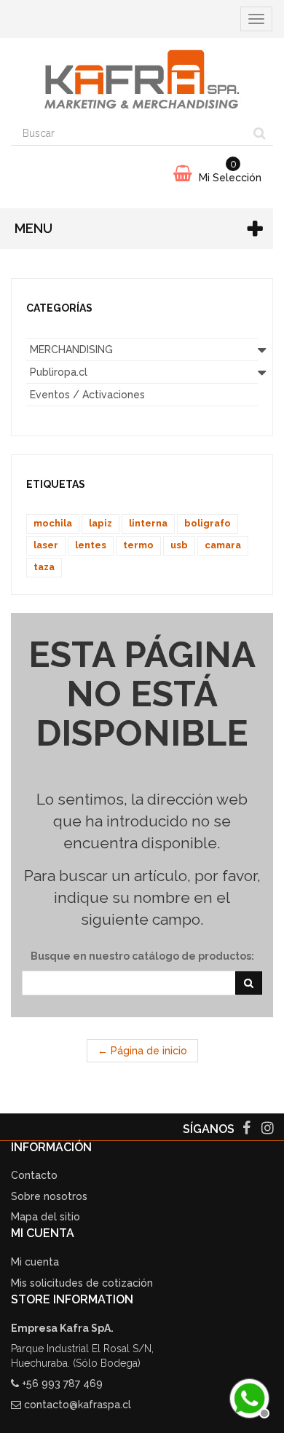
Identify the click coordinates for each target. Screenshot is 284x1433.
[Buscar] (259, 133)
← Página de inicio (142, 1051)
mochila (52, 523)
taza (44, 566)
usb (179, 545)
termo (138, 545)
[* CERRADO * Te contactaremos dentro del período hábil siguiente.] (247, 1396)
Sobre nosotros (49, 1196)
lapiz (100, 523)
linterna (148, 523)
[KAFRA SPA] (142, 79)
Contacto (34, 1175)
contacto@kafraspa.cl (77, 1404)
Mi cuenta (35, 1262)
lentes (90, 545)
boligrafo (207, 523)
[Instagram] (268, 1129)
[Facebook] (248, 1129)
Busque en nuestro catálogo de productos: (142, 956)
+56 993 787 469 (62, 1383)
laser (45, 545)
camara (223, 545)
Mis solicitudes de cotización (82, 1283)
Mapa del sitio (45, 1217)
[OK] (248, 983)
